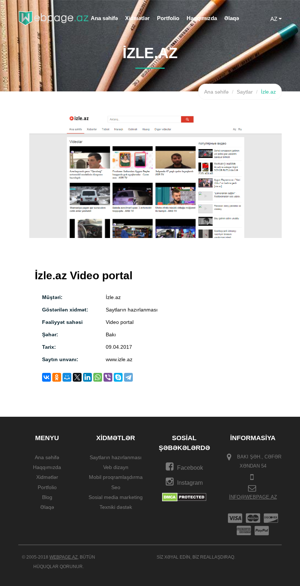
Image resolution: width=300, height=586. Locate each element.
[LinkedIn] (87, 377)
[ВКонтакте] (46, 377)
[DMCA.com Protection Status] (184, 497)
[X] (77, 377)
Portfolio (168, 18)
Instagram (190, 483)
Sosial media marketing (116, 497)
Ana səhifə (104, 18)
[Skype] (118, 377)
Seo (115, 487)
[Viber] (108, 377)
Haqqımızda (202, 18)
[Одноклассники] (56, 377)
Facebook (190, 468)
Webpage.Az (63, 557)
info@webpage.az (253, 497)
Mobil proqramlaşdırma (116, 477)
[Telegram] (128, 377)
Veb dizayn (115, 467)
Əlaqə (231, 18)
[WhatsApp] (97, 377)
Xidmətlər (137, 18)
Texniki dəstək (116, 507)
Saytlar (245, 92)
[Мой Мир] (67, 377)
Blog (47, 497)
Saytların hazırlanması (116, 457)
